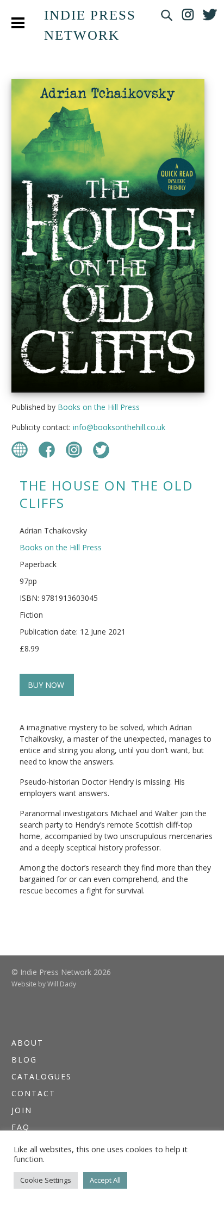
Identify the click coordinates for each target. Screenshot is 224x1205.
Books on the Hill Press (99, 407)
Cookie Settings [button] (45, 1180)
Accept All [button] (105, 1180)
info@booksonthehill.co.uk (119, 427)
